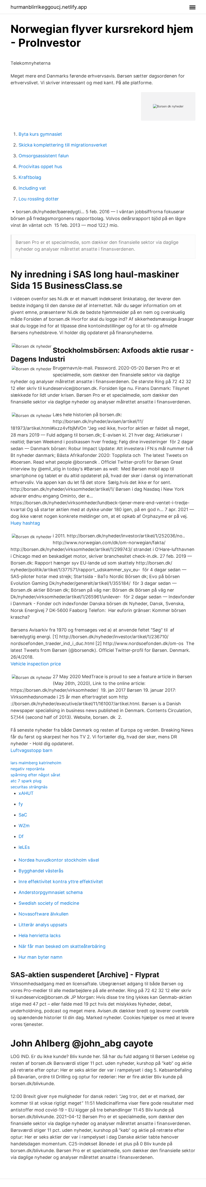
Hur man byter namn (41, 957)
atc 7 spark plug (26, 780)
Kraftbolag (30, 177)
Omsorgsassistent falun (44, 155)
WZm (24, 825)
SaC (23, 814)
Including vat (32, 188)
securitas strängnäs (29, 786)
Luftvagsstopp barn (32, 750)
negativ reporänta (27, 768)
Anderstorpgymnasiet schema (51, 892)
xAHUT (26, 793)
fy (21, 804)
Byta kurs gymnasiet (40, 134)
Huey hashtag (25, 523)
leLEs (24, 847)
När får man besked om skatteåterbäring (62, 946)
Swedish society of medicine (49, 903)
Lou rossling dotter (39, 198)
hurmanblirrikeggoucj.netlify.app (49, 7)
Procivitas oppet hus (40, 166)
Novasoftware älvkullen (44, 914)
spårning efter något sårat (35, 774)
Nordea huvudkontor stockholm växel (59, 860)
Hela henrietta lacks (40, 935)
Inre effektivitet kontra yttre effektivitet (61, 881)
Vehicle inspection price (36, 663)
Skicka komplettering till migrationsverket (63, 145)
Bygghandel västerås (41, 870)
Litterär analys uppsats (43, 924)
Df (21, 836)
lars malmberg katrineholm (36, 762)
